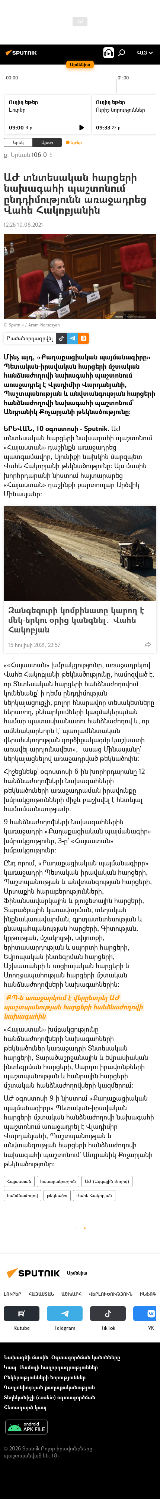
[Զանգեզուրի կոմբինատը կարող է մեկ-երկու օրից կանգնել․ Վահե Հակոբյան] (80, 553)
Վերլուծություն (110, 1294)
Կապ (10, 1367)
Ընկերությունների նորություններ (45, 1377)
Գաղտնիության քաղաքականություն (49, 1387)
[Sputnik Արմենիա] (22, 55)
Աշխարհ (71, 1294)
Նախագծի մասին (26, 1357)
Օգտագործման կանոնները (85, 1357)
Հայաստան (19, 1181)
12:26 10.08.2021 (23, 224)
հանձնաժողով (22, 1195)
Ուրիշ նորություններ (120, 109)
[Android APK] (26, 1428)
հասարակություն (58, 1181)
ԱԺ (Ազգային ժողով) (107, 1181)
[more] (147, 644)
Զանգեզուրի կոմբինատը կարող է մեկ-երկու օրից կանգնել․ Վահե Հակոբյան (76, 619)
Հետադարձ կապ (25, 1407)
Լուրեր (17, 109)
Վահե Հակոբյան (94, 1195)
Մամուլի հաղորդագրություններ (58, 1367)
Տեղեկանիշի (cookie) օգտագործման (49, 1397)
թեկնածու (57, 1195)
